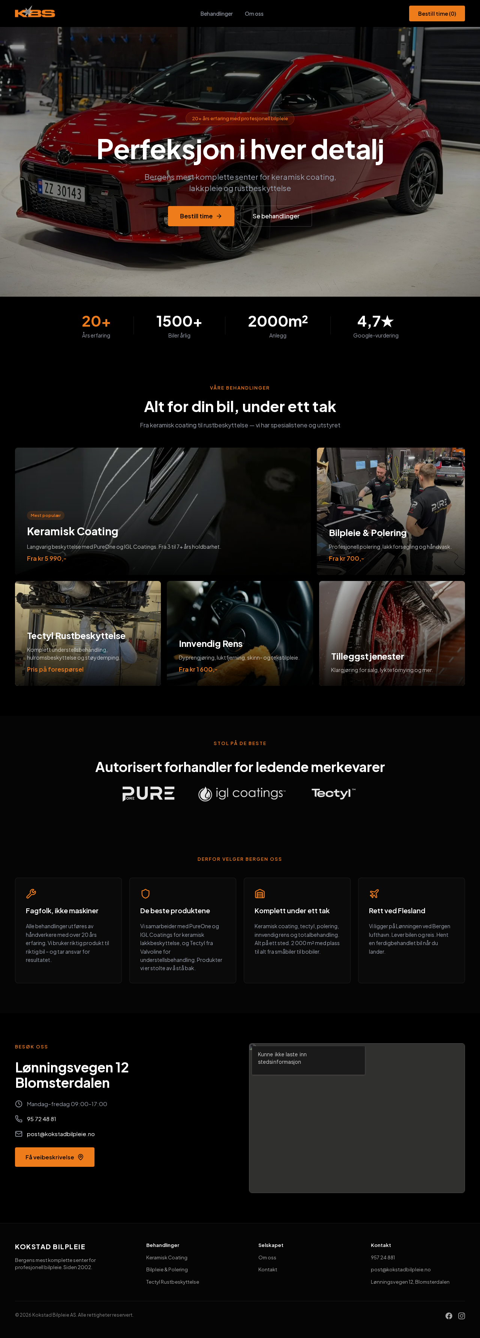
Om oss (254, 13)
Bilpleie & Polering (167, 1269)
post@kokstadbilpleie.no (61, 1133)
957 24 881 (383, 1257)
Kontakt (267, 1269)
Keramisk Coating (167, 1257)
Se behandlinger (276, 216)
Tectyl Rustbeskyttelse (172, 1282)
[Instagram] (461, 1315)
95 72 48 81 (41, 1118)
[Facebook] (449, 1315)
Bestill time (437, 13)
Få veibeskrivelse (50, 1156)
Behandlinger (217, 13)
